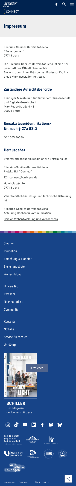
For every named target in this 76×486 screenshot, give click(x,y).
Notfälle (9, 329)
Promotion (10, 251)
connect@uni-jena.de (23, 177)
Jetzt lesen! (37, 368)
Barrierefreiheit (42, 482)
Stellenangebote (14, 266)
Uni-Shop (10, 344)
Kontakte (10, 321)
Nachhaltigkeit (13, 302)
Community (11, 309)
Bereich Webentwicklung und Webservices (31, 219)
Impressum (9, 482)
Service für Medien (16, 337)
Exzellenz (10, 294)
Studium (9, 243)
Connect (12, 11)
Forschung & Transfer (17, 259)
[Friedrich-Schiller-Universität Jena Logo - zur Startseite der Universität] (10, 4)
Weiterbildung (13, 274)
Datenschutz (25, 482)
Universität (11, 286)
